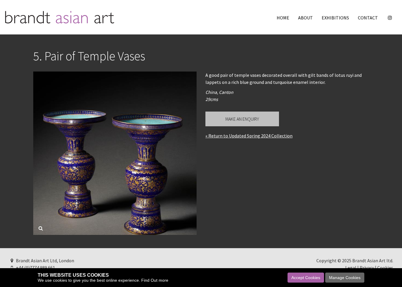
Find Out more (154, 280)
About (305, 18)
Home (283, 18)
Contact (368, 18)
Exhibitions (335, 18)
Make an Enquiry (242, 119)
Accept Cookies (305, 277)
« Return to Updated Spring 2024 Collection (249, 136)
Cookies (385, 268)
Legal (350, 268)
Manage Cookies (345, 277)
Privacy (367, 268)
